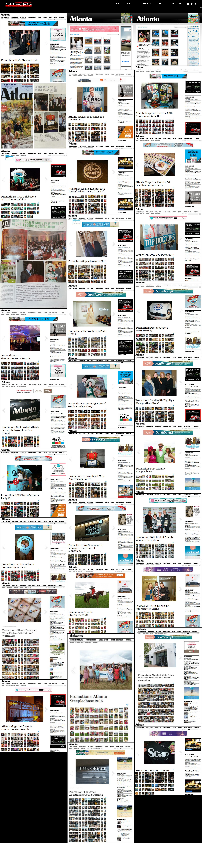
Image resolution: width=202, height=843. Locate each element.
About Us (130, 4)
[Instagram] (195, 3)
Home (118, 4)
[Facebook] (188, 3)
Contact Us (176, 4)
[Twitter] (192, 3)
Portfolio (146, 4)
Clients (160, 4)
